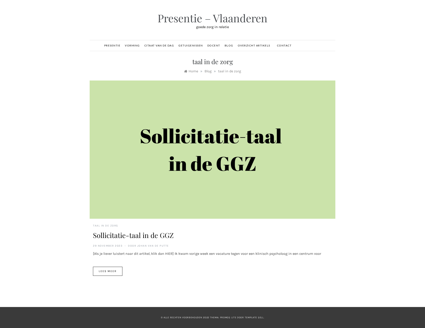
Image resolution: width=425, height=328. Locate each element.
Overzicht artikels (254, 45)
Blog (229, 45)
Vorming (132, 45)
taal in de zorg (105, 225)
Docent (213, 45)
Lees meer (108, 271)
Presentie (112, 45)
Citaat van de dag (159, 45)
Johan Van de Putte (153, 245)
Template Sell (254, 317)
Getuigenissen (190, 45)
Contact (284, 45)
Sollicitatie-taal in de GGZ (133, 235)
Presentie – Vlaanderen (212, 18)
